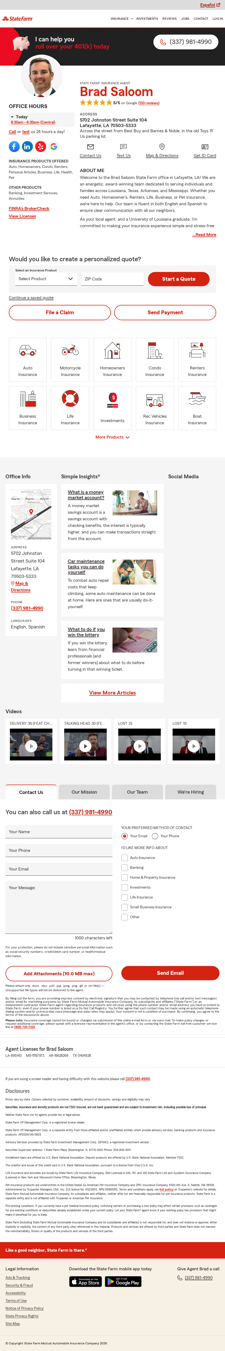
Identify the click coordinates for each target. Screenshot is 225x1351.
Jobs (185, 18)
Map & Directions (20, 586)
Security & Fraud (19, 1285)
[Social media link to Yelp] (40, 146)
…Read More (204, 234)
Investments (147, 18)
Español (207, 5)
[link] (18, 18)
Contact (201, 18)
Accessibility (15, 1293)
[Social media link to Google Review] (53, 146)
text (26, 132)
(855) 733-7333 (24, 1027)
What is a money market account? (86, 495)
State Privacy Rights (21, 1316)
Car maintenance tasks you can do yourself (86, 567)
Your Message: (22, 888)
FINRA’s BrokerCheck (29, 208)
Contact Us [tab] (31, 792)
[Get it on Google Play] (123, 1281)
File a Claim (60, 312)
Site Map (12, 1324)
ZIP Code (93, 279)
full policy (166, 1189)
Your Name (19, 832)
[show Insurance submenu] (131, 18)
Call (12, 132)
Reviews (169, 18)
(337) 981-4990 (27, 608)
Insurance (120, 18)
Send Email (170, 973)
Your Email (19, 869)
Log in (218, 18)
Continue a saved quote (31, 298)
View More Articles (112, 693)
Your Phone (19, 850)
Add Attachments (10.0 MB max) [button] (59, 973)
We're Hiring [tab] (191, 792)
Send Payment (165, 312)
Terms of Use (16, 1301)
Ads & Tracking (17, 1278)
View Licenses (22, 216)
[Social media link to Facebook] (14, 146)
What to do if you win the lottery (86, 632)
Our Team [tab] (137, 792)
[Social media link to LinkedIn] (27, 146)
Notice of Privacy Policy (24, 1308)
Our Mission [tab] (84, 792)
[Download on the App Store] (85, 1281)
